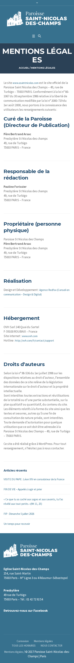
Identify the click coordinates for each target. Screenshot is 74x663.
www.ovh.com (30, 336)
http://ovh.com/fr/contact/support (34, 340)
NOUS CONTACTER (51, 645)
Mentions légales (43, 641)
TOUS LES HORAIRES (24, 645)
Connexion (23, 641)
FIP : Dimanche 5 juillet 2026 (19, 513)
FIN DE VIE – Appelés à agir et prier (23, 489)
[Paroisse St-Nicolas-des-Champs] (37, 19)
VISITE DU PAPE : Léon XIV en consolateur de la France (34, 479)
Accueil (24, 68)
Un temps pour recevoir (17, 524)
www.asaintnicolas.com (26, 83)
